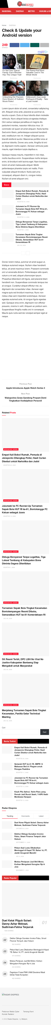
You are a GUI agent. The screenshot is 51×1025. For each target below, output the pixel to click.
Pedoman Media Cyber (10, 1011)
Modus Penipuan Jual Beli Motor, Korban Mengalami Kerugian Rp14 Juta (29, 864)
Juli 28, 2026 (21, 245)
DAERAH (20, 11)
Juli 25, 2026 (7, 669)
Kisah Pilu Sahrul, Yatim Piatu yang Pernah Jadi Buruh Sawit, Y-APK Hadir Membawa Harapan (31, 794)
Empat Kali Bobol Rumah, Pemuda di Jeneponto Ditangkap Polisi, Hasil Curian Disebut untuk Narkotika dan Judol (32, 195)
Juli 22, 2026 (7, 721)
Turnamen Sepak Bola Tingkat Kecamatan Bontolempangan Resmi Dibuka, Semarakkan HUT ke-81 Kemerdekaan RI (32, 238)
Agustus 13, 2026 (23, 217)
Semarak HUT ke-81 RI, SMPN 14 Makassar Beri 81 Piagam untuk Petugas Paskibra (28, 766)
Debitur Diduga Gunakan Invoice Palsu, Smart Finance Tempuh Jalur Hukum (30, 836)
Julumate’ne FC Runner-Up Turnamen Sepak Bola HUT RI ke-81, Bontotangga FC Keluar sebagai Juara (32, 210)
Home (4, 25)
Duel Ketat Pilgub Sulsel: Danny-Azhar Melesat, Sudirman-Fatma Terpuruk (31, 823)
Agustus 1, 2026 (23, 230)
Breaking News (11, 449)
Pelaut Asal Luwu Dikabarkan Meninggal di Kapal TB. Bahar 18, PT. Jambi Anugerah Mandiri (30, 850)
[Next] (28, 253)
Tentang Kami (28, 1011)
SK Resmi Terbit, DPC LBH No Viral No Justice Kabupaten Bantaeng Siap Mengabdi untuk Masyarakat (22, 662)
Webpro (24, 1019)
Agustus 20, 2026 (23, 202)
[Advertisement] (25, 350)
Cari (3, 727)
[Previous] (23, 253)
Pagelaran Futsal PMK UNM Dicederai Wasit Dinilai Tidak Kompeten (27, 973)
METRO (31, 11)
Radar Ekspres (13, 1019)
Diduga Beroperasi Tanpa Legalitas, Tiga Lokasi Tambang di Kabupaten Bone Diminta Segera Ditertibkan (32, 224)
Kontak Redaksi (8, 1014)
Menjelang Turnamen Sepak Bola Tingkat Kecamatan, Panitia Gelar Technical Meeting (24, 713)
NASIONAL (7, 11)
